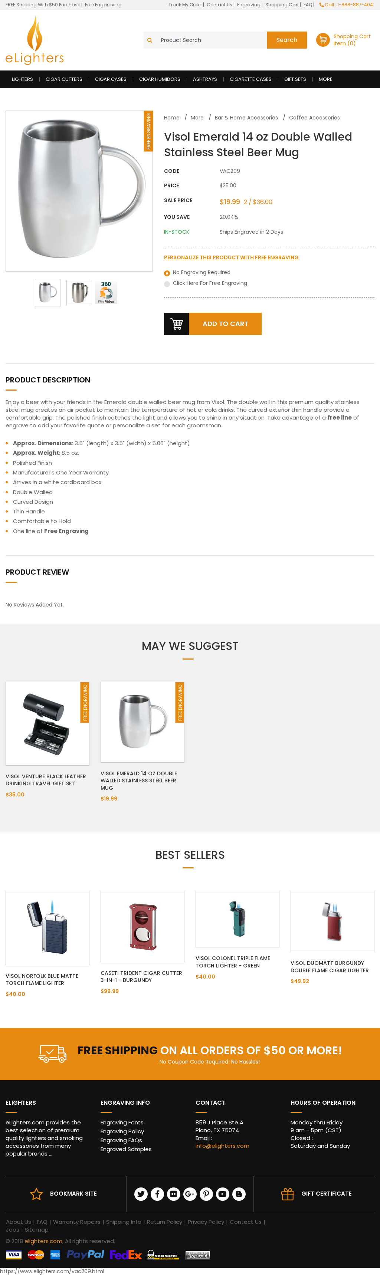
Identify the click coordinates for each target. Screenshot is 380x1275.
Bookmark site (73, 1193)
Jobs (12, 1229)
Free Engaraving (103, 4)
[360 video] (111, 293)
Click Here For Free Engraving (210, 283)
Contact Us (220, 4)
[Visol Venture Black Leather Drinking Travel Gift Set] (47, 723)
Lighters (22, 79)
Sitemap (37, 1229)
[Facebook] (157, 1194)
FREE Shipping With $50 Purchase (43, 4)
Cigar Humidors (159, 79)
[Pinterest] (206, 1194)
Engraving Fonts (122, 1122)
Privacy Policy (206, 1222)
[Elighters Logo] (34, 40)
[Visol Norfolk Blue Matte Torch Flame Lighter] (47, 927)
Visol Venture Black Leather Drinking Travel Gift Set (46, 780)
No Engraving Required (201, 272)
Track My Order (185, 4)
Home (172, 117)
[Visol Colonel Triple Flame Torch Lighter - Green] (237, 919)
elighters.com (43, 1241)
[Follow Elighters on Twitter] (141, 1194)
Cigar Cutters (64, 79)
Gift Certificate (326, 1193)
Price (171, 185)
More (325, 79)
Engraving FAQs (121, 1140)
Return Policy (164, 1222)
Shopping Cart (282, 4)
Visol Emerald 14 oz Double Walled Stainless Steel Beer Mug (139, 781)
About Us (18, 1222)
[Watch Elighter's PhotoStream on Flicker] (173, 1194)
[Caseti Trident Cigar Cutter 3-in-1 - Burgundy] (142, 926)
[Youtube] (222, 1194)
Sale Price (178, 200)
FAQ (308, 4)
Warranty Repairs (77, 1222)
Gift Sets (295, 79)
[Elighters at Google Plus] (190, 1194)
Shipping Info (123, 1222)
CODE (171, 171)
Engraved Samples (126, 1149)
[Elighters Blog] (239, 1194)
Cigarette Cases (251, 79)
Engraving (249, 4)
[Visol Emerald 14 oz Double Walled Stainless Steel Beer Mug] (142, 721)
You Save (177, 217)
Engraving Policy (122, 1131)
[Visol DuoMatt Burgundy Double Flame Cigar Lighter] (332, 921)
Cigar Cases (111, 79)
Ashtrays (205, 79)
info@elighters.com (222, 1146)
